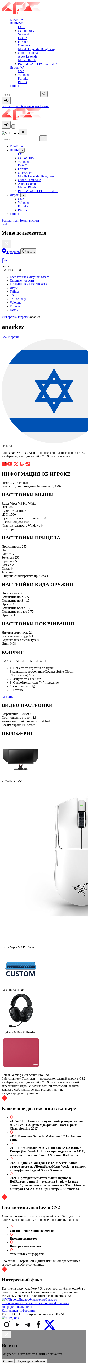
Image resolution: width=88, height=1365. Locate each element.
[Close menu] (23, 132)
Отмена (8, 1361)
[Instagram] (7, 1328)
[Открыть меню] (13, 126)
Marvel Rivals (27, 60)
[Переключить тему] (6, 100)
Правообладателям (32, 1299)
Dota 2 (22, 38)
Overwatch (25, 45)
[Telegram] (28, 1328)
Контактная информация (19, 1310)
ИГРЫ (14, 23)
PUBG (22, 82)
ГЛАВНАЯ (18, 19)
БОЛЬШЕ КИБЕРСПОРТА (29, 284)
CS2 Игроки (10, 337)
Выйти (30, 252)
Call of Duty (26, 30)
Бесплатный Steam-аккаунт (21, 106)
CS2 (21, 71)
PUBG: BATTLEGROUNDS (38, 63)
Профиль (13, 252)
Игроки (15, 67)
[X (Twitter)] (49, 1328)
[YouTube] (17, 1328)
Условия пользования (40, 1303)
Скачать (7, 697)
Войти (44, 106)
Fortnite (23, 41)
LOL (21, 27)
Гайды (14, 85)
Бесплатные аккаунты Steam (29, 277)
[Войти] (4, 262)
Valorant (23, 34)
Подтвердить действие (31, 1361)
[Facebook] (39, 1328)
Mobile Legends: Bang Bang (36, 49)
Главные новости (22, 280)
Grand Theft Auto (29, 52)
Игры (14, 288)
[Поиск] (43, 138)
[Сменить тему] (6, 125)
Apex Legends (27, 56)
